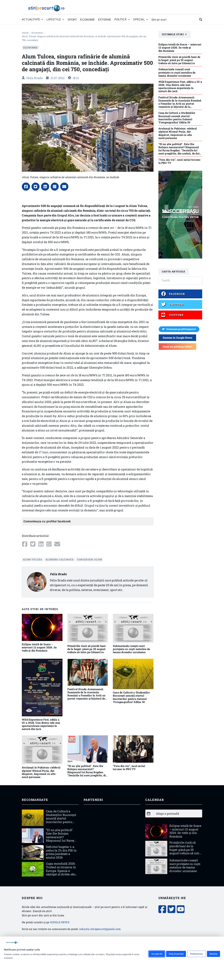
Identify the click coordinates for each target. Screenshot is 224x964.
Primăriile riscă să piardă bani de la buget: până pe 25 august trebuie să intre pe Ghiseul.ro (86, 649)
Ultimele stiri (173, 34)
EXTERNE (104, 19)
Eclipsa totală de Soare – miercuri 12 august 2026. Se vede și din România (39, 647)
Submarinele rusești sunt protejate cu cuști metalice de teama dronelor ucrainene (131, 649)
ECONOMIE (87, 19)
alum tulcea (32, 559)
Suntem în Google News (177, 337)
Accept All (156, 953)
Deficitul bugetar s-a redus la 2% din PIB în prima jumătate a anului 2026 (61, 852)
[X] (35, 187)
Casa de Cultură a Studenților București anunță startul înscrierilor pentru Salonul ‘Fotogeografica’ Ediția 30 (131, 697)
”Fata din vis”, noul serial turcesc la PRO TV (129, 767)
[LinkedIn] (45, 187)
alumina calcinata (59, 559)
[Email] (64, 187)
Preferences (196, 953)
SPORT (72, 19)
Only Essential (176, 953)
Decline (213, 953)
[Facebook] (26, 187)
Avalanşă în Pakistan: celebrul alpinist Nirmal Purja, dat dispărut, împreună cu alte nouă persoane (41, 772)
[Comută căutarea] (200, 19)
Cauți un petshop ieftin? (177, 346)
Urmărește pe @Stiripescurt (181, 329)
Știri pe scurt (158, 19)
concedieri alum (89, 559)
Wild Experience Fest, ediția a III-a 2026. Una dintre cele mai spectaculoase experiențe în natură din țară (41, 724)
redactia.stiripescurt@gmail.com (100, 929)
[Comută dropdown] (42, 20)
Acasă (25, 32)
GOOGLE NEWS (59, 922)
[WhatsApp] (55, 187)
